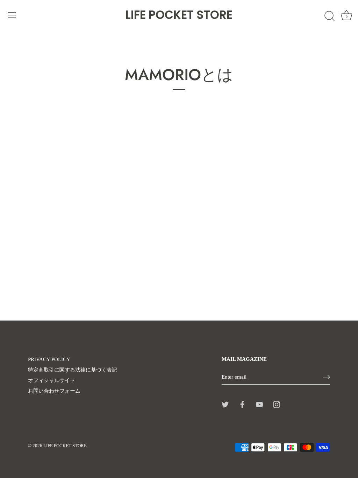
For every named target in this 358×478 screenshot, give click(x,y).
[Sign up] (326, 377)
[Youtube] (259, 404)
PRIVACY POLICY (49, 359)
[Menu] (12, 15)
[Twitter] (225, 404)
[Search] (329, 16)
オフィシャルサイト (51, 380)
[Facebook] (242, 404)
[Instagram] (276, 404)
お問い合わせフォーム (54, 391)
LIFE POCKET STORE (179, 15)
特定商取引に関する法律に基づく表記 (72, 370)
